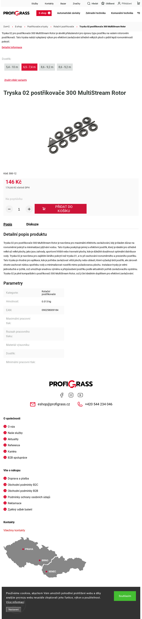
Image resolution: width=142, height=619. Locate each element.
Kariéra (12, 451)
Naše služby (15, 433)
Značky (76, 3)
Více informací (15, 602)
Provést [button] (15, 80)
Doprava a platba (18, 478)
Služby (35, 3)
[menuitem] (45, 13)
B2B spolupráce (17, 457)
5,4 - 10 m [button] (12, 67)
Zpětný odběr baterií (20, 509)
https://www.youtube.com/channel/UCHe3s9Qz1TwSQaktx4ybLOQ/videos (80, 395)
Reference (14, 445)
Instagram (71, 395)
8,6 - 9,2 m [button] (47, 67)
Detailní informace (12, 47)
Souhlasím (125, 596)
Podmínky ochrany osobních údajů (29, 497)
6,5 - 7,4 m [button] (29, 67)
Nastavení (13, 609)
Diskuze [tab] (32, 224)
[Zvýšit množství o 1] (29, 209)
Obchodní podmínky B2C (23, 484)
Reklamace (14, 503)
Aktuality (13, 439)
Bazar (63, 3)
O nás (11, 426)
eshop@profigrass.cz (54, 404)
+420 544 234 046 (98, 404)
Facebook (61, 395)
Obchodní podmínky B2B (23, 491)
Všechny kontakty (14, 530)
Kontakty (49, 3)
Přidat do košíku (64, 209)
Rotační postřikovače (49, 293)
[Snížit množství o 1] (9, 209)
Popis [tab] (7, 224)
